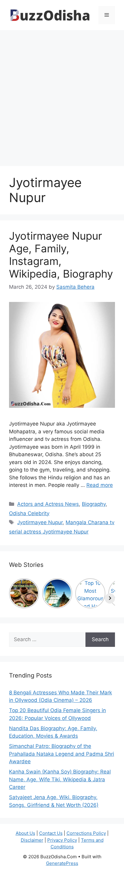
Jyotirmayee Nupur (40, 522)
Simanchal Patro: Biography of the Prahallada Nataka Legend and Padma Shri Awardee (61, 753)
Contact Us (51, 833)
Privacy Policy (62, 840)
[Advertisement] (62, 95)
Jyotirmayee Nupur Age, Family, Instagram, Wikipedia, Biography (61, 254)
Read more (99, 485)
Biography (94, 504)
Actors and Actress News (48, 504)
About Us (25, 833)
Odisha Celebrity (29, 513)
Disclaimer (32, 840)
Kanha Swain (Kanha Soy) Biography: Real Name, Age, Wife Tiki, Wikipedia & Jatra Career (60, 779)
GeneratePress (62, 863)
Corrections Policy (86, 833)
